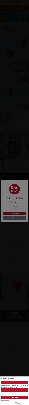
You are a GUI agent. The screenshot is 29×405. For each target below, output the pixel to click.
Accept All (15, 382)
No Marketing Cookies (15, 390)
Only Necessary (14, 397)
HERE (18, 403)
